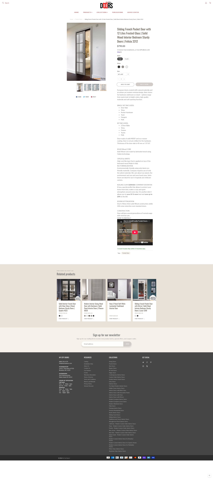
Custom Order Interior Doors (117, 377)
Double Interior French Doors (117, 379)
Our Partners (87, 370)
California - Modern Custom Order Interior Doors (122, 423)
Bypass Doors (113, 368)
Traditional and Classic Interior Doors (119, 419)
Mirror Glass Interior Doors (116, 449)
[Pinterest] (150, 362)
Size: (118, 71)
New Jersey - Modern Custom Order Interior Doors (123, 430)
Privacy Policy (88, 383)
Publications (117, 12)
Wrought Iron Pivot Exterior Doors (118, 421)
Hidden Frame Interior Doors (117, 388)
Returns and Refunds (89, 381)
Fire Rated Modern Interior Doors (118, 386)
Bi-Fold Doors (113, 370)
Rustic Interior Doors (114, 412)
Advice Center (133, 12)
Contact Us (87, 368)
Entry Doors (112, 381)
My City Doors (65, 458)
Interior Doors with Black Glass (117, 390)
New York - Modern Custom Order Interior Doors (122, 432)
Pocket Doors (78, 19)
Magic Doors (112, 372)
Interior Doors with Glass (116, 395)
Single (119, 59)
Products (87, 12)
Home (76, 12)
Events (86, 372)
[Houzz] (147, 366)
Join (127, 344)
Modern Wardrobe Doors (116, 404)
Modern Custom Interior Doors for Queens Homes (123, 442)
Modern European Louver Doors (118, 401)
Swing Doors (112, 361)
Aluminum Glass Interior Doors (117, 451)
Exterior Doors (113, 383)
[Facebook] (147, 362)
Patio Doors (112, 406)
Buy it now (144, 84)
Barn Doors (112, 366)
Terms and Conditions (90, 379)
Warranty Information (90, 375)
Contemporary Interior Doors (117, 375)
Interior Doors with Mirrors (116, 397)
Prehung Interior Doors (115, 408)
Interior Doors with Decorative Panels (119, 392)
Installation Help (88, 364)
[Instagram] (143, 366)
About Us (86, 366)
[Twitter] (143, 362)
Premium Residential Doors (116, 410)
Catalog (86, 361)
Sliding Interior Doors (115, 417)
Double (127, 59)
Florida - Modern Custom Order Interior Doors (121, 428)
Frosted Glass (125, 253)
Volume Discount (88, 386)
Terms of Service (88, 377)
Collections (102, 12)
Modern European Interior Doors (118, 399)
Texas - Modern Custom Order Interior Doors (121, 426)
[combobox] (123, 74)
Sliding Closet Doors (114, 415)
